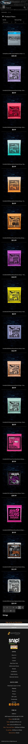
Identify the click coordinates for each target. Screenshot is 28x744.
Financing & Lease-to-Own (14, 685)
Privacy (14, 693)
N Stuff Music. (6, 741)
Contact (14, 657)
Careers (14, 660)
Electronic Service (14, 677)
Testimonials (14, 699)
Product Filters (10, 16)
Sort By (4, 19)
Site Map (14, 702)
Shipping (14, 688)
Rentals (14, 668)
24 (10, 610)
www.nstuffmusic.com (15, 724)
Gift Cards (14, 696)
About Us (14, 655)
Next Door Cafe (14, 663)
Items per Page (18, 19)
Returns (14, 691)
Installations (14, 671)
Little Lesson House (14, 666)
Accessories (4, 12)
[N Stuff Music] (6, 2)
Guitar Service (14, 674)
